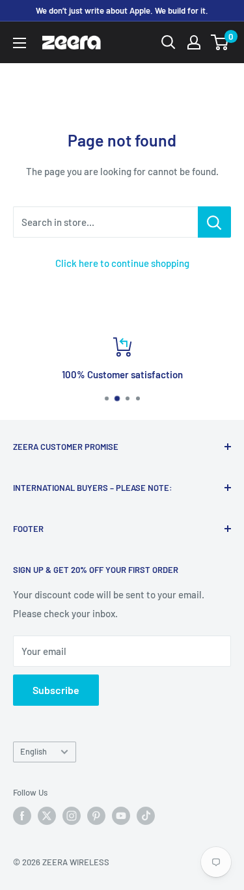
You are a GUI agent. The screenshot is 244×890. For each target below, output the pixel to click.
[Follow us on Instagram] (71, 816)
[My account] (193, 42)
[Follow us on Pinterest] (96, 816)
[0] (220, 42)
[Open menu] (19, 43)
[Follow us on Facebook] (22, 816)
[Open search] (168, 42)
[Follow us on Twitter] (47, 816)
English (33, 751)
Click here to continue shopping (122, 263)
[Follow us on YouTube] (121, 816)
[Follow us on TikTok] (146, 816)
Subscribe (56, 690)
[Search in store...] (214, 222)
